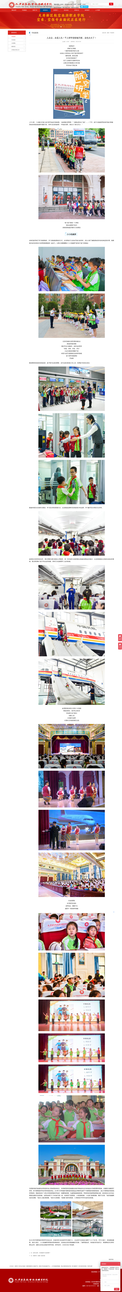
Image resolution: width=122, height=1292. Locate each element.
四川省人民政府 (22, 1266)
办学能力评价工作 (15, 49)
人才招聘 (97, 10)
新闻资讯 (45, 10)
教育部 (16, 1266)
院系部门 (55, 10)
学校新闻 (13, 36)
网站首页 (14, 10)
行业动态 (13, 39)
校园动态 (13, 46)
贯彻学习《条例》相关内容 (39, 1255)
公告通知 (13, 43)
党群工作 (35, 10)
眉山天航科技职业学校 (66, 1266)
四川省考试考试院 (82, 1266)
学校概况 (24, 10)
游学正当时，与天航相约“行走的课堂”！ (42, 1252)
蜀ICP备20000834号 (91, 1285)
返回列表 (111, 1259)
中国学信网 (89, 1266)
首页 (108, 32)
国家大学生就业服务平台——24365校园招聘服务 (49, 1266)
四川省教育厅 (75, 1266)
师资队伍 (76, 10)
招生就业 (66, 10)
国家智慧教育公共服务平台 (32, 1266)
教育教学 (87, 10)
